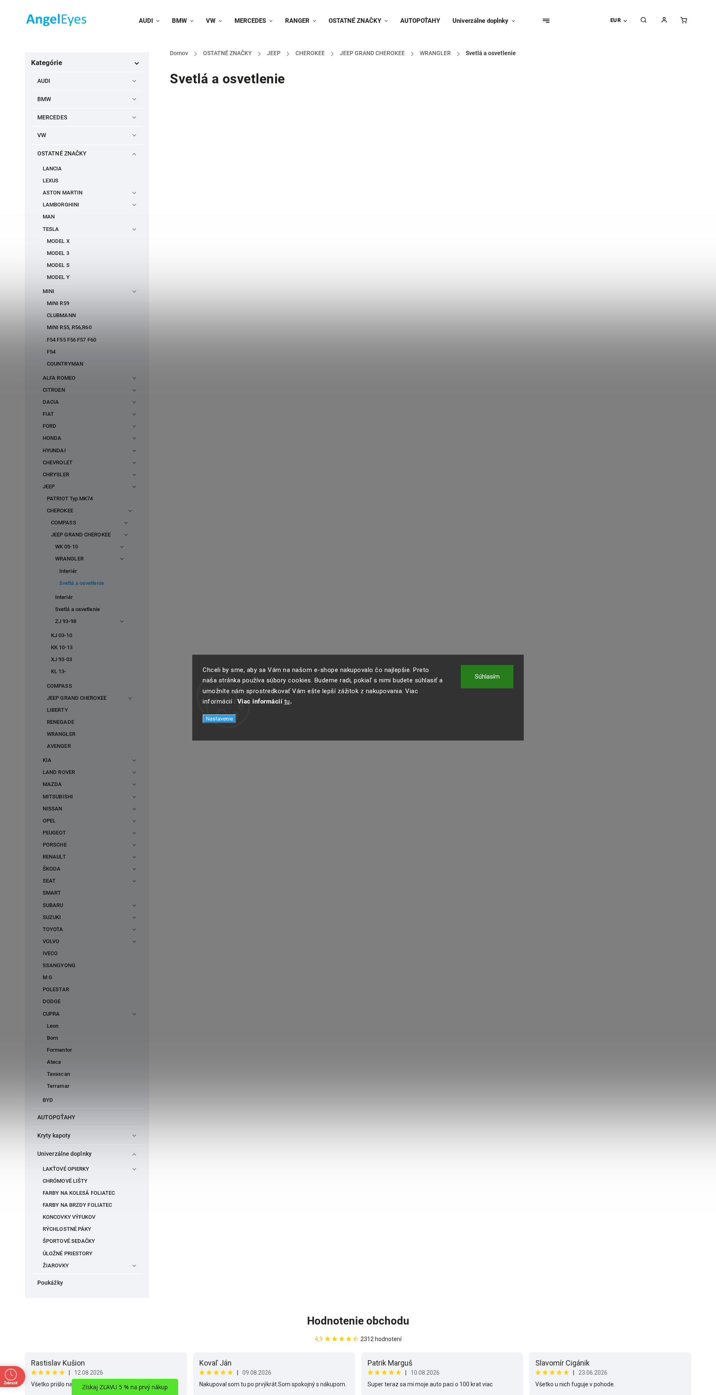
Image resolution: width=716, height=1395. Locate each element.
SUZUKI (52, 917)
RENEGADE (60, 722)
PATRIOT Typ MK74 (70, 498)
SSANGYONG (59, 965)
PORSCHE (55, 845)
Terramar (58, 1086)
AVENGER (59, 746)
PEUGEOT (54, 833)
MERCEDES (52, 117)
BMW (44, 99)
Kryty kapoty (53, 1135)
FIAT (48, 414)
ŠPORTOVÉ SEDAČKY (69, 1241)
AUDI (43, 81)
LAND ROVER (59, 772)
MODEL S (58, 265)
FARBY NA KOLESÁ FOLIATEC (79, 1193)
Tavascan (58, 1074)
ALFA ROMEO (59, 378)
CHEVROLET (58, 462)
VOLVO (51, 941)
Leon (52, 1026)
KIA (47, 760)
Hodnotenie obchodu (358, 1321)
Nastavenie (219, 719)
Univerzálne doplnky (64, 1153)
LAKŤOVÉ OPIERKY (66, 1169)
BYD (48, 1100)
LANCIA (52, 168)
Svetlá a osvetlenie (81, 583)
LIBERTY (57, 710)
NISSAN (53, 808)
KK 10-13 (62, 647)
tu (287, 701)
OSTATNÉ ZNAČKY (62, 153)
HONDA (52, 438)
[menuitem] (152, 20)
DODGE (52, 1001)
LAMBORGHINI (61, 204)
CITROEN (54, 390)
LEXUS (51, 180)
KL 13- (58, 671)
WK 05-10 (66, 546)
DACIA (51, 402)
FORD (49, 426)
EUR (615, 20)
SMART (52, 893)
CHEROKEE (60, 510)
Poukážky (50, 1282)
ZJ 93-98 (65, 621)
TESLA (51, 229)
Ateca (54, 1062)
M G (47, 977)
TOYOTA (53, 929)
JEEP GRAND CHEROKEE (81, 534)
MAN (49, 216)
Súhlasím (487, 676)
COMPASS (63, 522)
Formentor (59, 1050)
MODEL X (58, 241)
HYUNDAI (54, 450)
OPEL (49, 821)
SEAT (49, 881)
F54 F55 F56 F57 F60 (71, 340)
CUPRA (51, 1014)
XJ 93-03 (61, 659)
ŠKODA (52, 869)
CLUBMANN (61, 315)
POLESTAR (56, 989)
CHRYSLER (56, 474)
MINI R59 (58, 303)
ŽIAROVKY (56, 1265)
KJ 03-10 (61, 635)
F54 (51, 352)
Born (52, 1038)
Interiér (68, 571)
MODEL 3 (58, 253)
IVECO (50, 953)
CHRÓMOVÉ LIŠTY (65, 1181)
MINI (48, 291)
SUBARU (53, 905)
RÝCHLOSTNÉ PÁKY (67, 1229)
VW (41, 135)
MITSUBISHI (58, 796)
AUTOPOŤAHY (56, 1117)
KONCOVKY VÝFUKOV (69, 1217)
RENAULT (54, 857)
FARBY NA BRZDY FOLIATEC (77, 1205)
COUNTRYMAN (65, 364)
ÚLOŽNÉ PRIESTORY (68, 1253)
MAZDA (52, 784)
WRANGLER (69, 559)
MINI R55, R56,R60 (69, 327)
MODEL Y (58, 277)
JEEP (49, 486)
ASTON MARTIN (62, 192)
